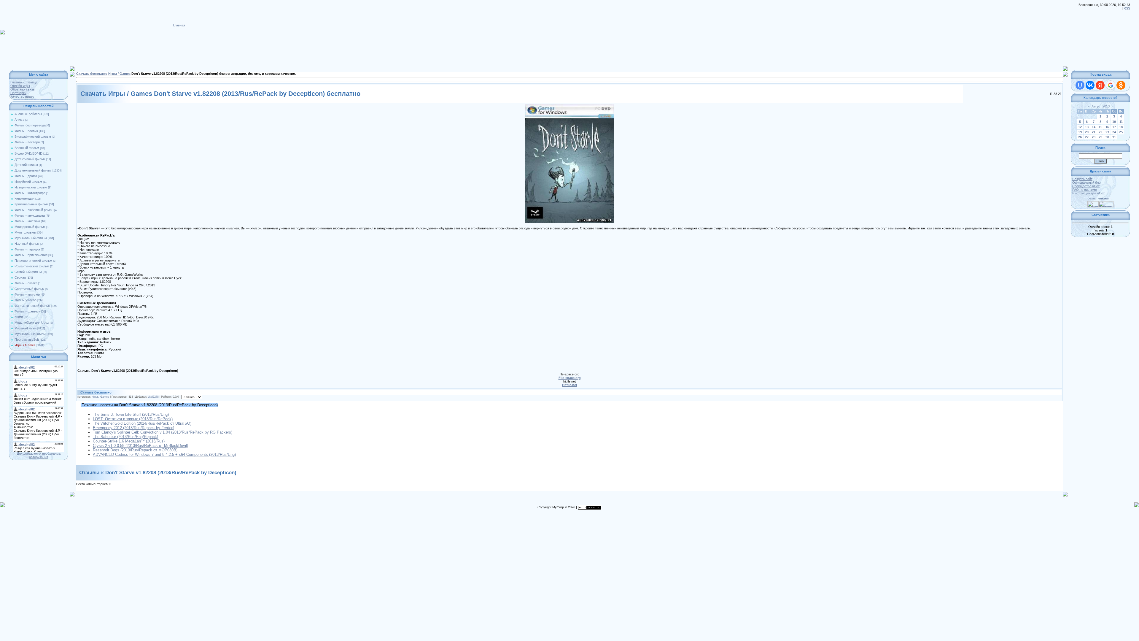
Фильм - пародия (27, 249)
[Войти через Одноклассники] (1120, 85)
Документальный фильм (33, 170)
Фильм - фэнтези (27, 311)
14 (1093, 127)
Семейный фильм (28, 272)
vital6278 (153, 396)
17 (1114, 127)
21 (1093, 132)
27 (1087, 137)
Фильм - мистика (27, 221)
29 (1100, 137)
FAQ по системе (1084, 189)
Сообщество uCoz (1086, 186)
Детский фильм (26, 164)
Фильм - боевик (26, 131)
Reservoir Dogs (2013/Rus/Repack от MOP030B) (135, 450)
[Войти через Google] (1110, 85)
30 (1107, 137)
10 (1114, 121)
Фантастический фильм (32, 305)
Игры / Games (25, 345)
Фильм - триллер (27, 294)
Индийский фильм (28, 181)
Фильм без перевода (30, 125)
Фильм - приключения (31, 255)
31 (1114, 137)
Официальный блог (1087, 182)
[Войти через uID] (1080, 85)
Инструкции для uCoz (1088, 193)
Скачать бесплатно (91, 73)
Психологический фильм (33, 260)
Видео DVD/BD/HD (28, 153)
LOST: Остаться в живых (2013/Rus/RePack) (133, 419)
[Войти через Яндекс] (1100, 85)
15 (1100, 127)
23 (1107, 132)
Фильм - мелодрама (30, 215)
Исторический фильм (31, 187)
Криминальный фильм (31, 204)
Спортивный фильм (29, 289)
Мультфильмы (25, 232)
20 (1087, 132)
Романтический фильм (32, 266)
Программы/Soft (27, 339)
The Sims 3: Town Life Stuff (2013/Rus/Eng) (131, 414)
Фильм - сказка (26, 283)
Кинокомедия (24, 198)
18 (1121, 127)
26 (1080, 137)
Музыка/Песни (25, 328)
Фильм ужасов (25, 300)
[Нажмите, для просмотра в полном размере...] (569, 106)
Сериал (20, 277)
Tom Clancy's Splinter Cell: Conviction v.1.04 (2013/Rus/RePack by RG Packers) (162, 432)
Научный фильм (27, 243)
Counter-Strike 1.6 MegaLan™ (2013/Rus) (129, 441)
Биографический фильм (33, 136)
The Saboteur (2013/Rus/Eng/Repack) (125, 436)
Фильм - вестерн (27, 142)
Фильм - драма (26, 176)
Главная (179, 25)
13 (1087, 127)
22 (1100, 132)
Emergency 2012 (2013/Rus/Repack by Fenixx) (133, 428)
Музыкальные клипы (30, 334)
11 (1121, 121)
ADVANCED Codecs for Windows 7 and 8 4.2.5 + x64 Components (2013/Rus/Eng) (164, 454)
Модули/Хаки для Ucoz (32, 322)
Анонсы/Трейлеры (28, 114)
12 (1080, 127)
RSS (1127, 8)
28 (1093, 137)
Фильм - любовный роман (34, 210)
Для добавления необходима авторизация (39, 455)
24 (1114, 132)
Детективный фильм (30, 159)
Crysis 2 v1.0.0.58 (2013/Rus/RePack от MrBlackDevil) (140, 445)
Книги (19, 317)
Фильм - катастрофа (30, 193)
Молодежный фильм (30, 227)
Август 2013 (1101, 106)
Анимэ (19, 119)
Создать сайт (1082, 179)
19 (1080, 132)
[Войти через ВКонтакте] (1090, 85)
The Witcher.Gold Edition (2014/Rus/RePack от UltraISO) (142, 423)
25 (1121, 132)
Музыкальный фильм (31, 238)
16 (1107, 127)
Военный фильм (27, 148)
